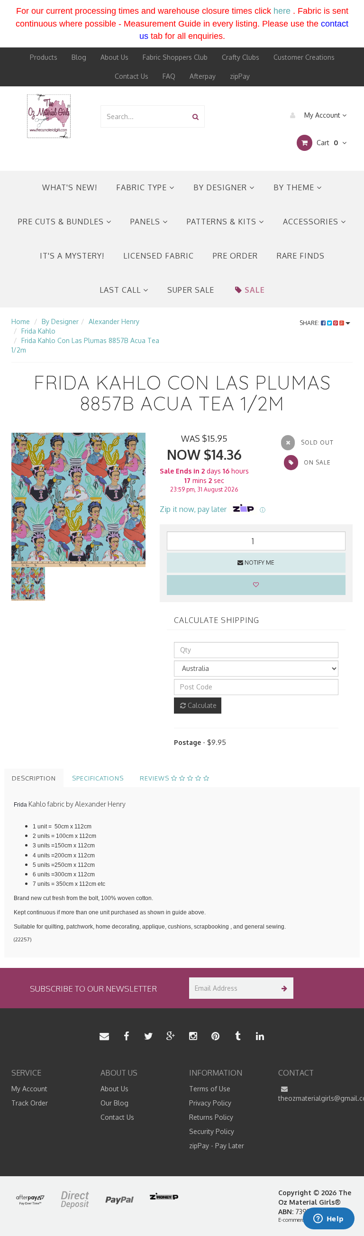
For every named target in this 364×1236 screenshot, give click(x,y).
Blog (79, 57)
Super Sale (190, 290)
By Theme (295, 187)
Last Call (121, 290)
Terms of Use (209, 1089)
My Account (322, 115)
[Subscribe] (282, 988)
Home (20, 321)
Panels (146, 221)
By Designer (221, 187)
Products (43, 57)
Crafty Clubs (240, 57)
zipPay (240, 76)
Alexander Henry (114, 321)
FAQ (169, 76)
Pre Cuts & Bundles (62, 221)
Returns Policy (211, 1117)
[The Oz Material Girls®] (49, 116)
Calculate (201, 705)
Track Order (29, 1103)
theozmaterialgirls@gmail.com (315, 1098)
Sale (255, 290)
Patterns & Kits (223, 221)
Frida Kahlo (38, 331)
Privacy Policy (210, 1103)
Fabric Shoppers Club (175, 57)
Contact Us (131, 76)
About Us (114, 57)
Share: (310, 322)
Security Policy (211, 1131)
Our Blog (114, 1103)
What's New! (69, 187)
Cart (326, 143)
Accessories (312, 221)
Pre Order (235, 255)
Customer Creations (304, 57)
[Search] (195, 116)
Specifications (98, 778)
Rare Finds (301, 255)
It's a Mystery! (72, 255)
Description (34, 778)
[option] (78, 500)
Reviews (155, 778)
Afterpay (203, 76)
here (282, 11)
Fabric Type (142, 187)
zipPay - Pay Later (216, 1146)
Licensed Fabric (158, 255)
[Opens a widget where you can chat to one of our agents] (328, 1219)
